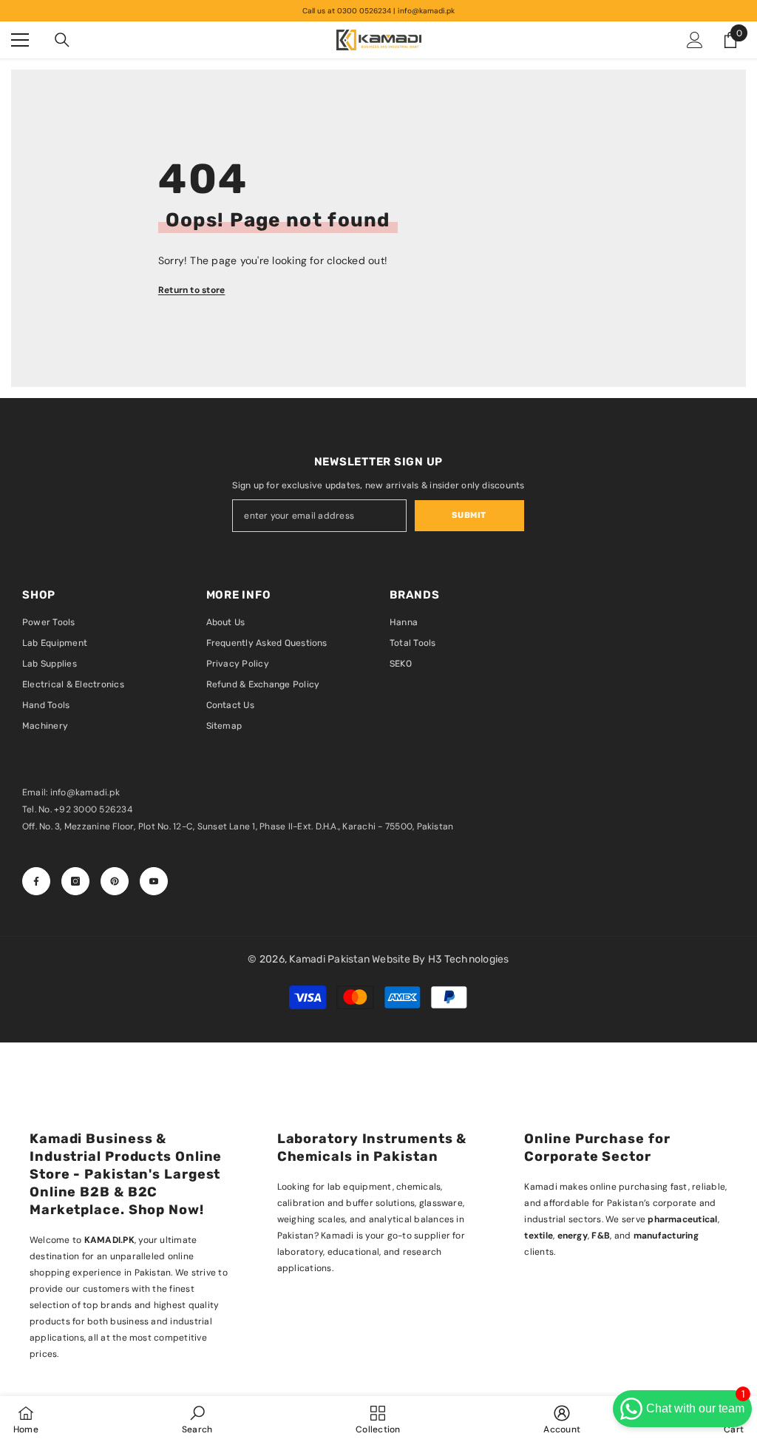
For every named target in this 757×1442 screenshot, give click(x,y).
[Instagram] (75, 881)
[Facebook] (36, 881)
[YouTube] (154, 881)
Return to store (191, 290)
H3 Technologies (468, 959)
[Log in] (695, 40)
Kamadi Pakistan (330, 959)
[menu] (20, 40)
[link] (197, 1419)
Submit (469, 515)
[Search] (62, 40)
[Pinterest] (115, 881)
